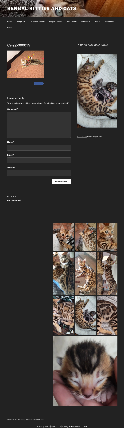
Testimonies (109, 22)
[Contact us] (82, 136)
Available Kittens (38, 22)
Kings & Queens (55, 22)
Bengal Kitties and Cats (42, 8)
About (97, 22)
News (9, 27)
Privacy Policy (12, 419)
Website (11, 167)
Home (9, 22)
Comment (12, 109)
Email (10, 155)
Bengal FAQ (21, 22)
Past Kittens (71, 22)
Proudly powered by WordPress (31, 419)
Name (10, 142)
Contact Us (85, 22)
